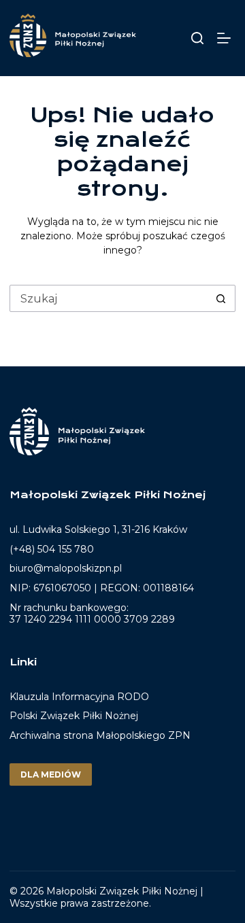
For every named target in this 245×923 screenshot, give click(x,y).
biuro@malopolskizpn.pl (66, 568)
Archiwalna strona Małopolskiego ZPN (100, 735)
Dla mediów (50, 774)
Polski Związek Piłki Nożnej (74, 716)
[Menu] (226, 38)
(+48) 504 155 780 (52, 549)
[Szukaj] (197, 38)
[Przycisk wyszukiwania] (221, 298)
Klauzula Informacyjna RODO (79, 697)
